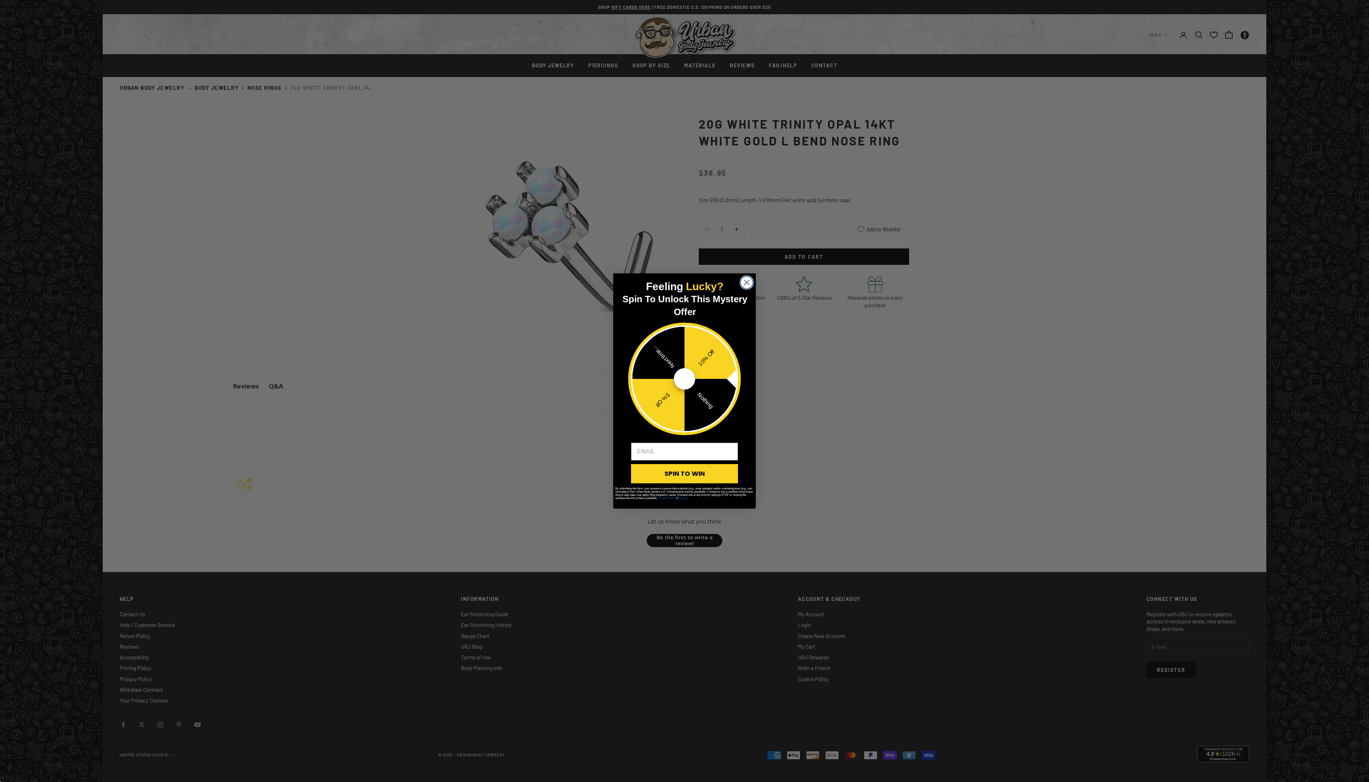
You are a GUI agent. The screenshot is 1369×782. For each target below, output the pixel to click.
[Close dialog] (746, 282)
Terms (683, 498)
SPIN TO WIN (685, 473)
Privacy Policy (667, 498)
